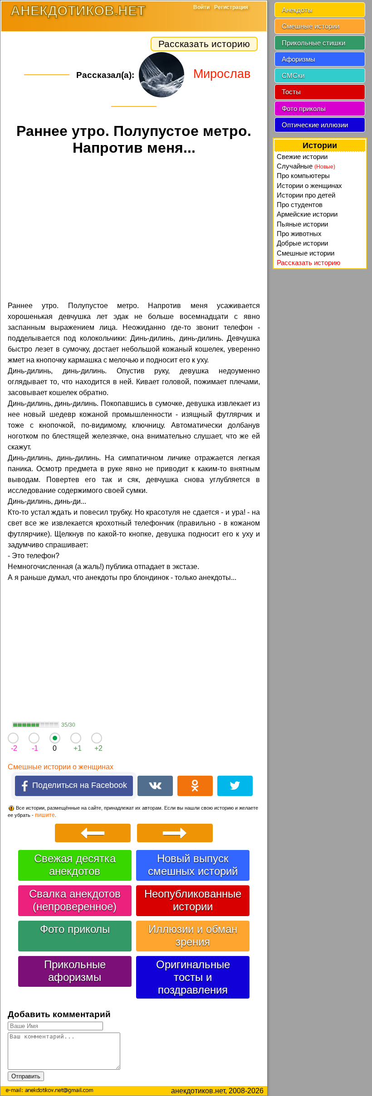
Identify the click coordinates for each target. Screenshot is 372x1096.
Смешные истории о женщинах (60, 767)
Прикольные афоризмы (75, 970)
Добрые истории (302, 243)
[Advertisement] (134, 229)
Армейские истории (307, 214)
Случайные (306, 166)
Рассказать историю (204, 44)
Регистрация (231, 7)
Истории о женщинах (309, 185)
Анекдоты (297, 10)
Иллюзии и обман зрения (192, 935)
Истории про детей (306, 195)
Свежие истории (302, 156)
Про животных (299, 233)
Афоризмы (298, 59)
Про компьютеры (303, 175)
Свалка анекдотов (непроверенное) (75, 900)
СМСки (293, 75)
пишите (45, 815)
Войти (201, 7)
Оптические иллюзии (315, 125)
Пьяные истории (302, 224)
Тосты (291, 92)
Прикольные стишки (313, 43)
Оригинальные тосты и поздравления (193, 977)
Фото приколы (75, 929)
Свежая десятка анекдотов (75, 864)
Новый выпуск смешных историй (193, 864)
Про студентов (300, 204)
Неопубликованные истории (192, 900)
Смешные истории (310, 26)
